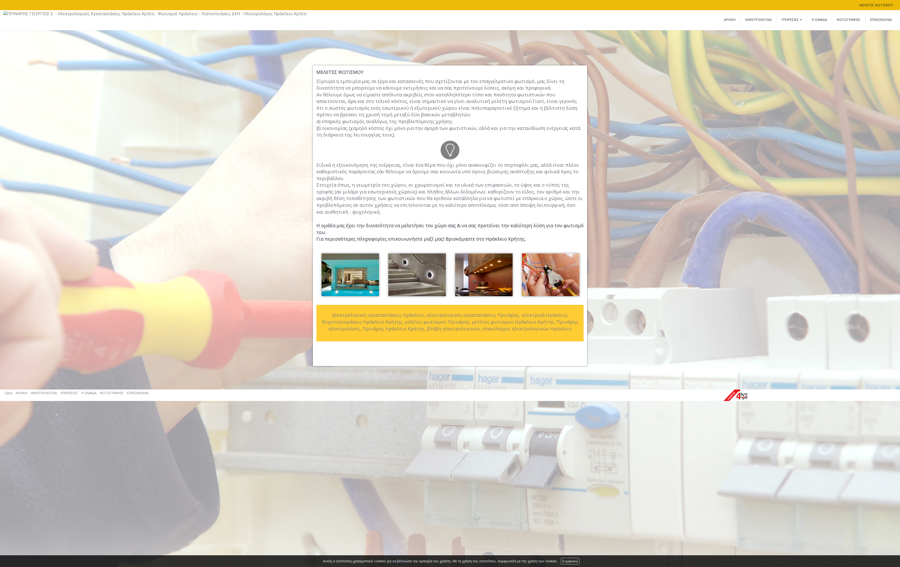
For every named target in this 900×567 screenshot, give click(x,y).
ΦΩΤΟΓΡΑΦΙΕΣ (848, 19)
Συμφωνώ (570, 561)
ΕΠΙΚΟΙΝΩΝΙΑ (881, 19)
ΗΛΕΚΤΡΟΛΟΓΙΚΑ (758, 19)
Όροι (8, 393)
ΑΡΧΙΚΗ (729, 19)
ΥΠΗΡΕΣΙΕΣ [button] (790, 19)
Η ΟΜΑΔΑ (819, 19)
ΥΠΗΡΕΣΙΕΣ (69, 393)
